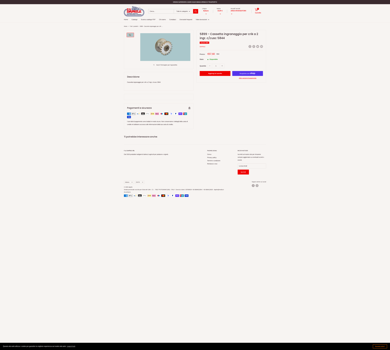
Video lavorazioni (201, 19)
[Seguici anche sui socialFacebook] (253, 185)
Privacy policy (212, 157)
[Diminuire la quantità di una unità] (210, 66)
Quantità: (203, 66)
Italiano (127, 182)
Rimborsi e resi (212, 164)
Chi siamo (162, 19)
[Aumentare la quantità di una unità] (222, 66)
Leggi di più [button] (71, 346)
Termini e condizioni (213, 160)
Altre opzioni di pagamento (247, 78)
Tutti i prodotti (134, 26)
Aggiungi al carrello (215, 73)
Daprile (202, 46)
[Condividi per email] (261, 46)
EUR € (138, 182)
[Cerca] (195, 11)
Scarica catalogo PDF (148, 19)
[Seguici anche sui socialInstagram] (257, 185)
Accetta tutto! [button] (380, 346)
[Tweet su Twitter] (257, 46)
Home (126, 19)
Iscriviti (243, 172)
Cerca (209, 154)
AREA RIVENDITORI (238, 11)
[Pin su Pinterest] (253, 46)
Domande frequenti (186, 19)
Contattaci (172, 19)
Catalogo (134, 19)
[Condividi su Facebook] (250, 46)
